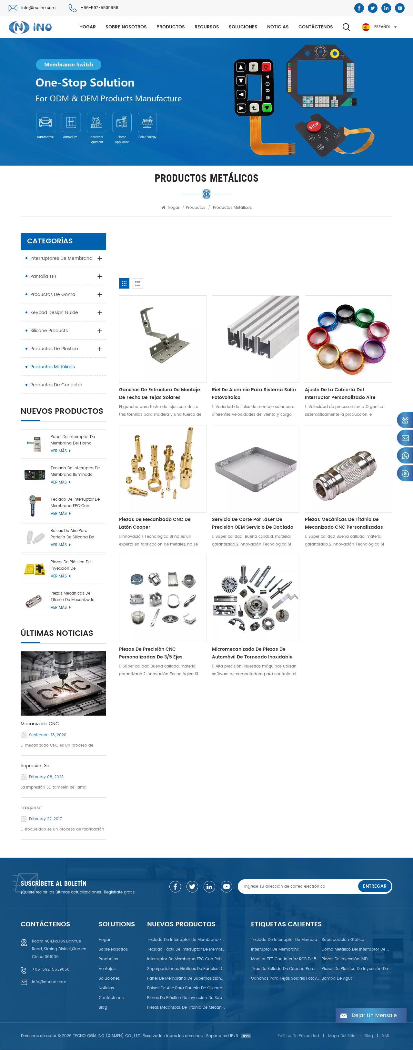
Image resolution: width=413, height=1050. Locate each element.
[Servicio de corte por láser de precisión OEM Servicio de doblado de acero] (255, 468)
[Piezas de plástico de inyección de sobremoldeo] (35, 568)
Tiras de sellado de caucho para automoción (285, 969)
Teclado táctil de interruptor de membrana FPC (186, 949)
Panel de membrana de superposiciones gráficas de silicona (186, 978)
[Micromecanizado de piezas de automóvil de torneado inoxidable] (255, 598)
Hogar (104, 940)
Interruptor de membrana (275, 949)
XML (385, 1036)
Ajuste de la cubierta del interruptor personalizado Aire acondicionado (340, 394)
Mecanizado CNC (40, 724)
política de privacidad (298, 1036)
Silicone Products (49, 330)
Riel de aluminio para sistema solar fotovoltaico (254, 393)
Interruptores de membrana (61, 258)
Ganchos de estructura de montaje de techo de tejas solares (159, 393)
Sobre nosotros (126, 27)
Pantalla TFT (43, 276)
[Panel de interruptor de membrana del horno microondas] (35, 443)
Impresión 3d (35, 766)
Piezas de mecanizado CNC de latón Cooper (155, 523)
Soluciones (243, 27)
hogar (87, 27)
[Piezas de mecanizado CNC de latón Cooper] (162, 468)
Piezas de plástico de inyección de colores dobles (356, 969)
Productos (170, 27)
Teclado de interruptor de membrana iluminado (75, 471)
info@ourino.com (38, 8)
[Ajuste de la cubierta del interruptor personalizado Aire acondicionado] (348, 339)
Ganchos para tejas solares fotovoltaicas (285, 978)
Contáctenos (315, 27)
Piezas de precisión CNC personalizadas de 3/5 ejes (151, 653)
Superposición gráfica (343, 940)
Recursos (207, 27)
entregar (375, 886)
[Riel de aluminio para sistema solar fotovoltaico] (255, 339)
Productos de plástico (54, 348)
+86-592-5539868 (99, 8)
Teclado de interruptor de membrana (285, 940)
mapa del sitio (342, 1036)
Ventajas (107, 969)
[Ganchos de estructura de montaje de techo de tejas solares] (162, 339)
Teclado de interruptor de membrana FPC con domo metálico (75, 502)
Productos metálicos (52, 367)
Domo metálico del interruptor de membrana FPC (356, 949)
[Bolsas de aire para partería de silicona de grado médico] (35, 537)
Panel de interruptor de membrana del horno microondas (73, 440)
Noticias (278, 27)
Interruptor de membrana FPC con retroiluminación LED (186, 959)
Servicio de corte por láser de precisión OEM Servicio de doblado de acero (252, 523)
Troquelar (31, 807)
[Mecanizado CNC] (63, 683)
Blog (103, 1007)
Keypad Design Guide (54, 312)
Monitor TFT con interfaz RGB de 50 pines (285, 959)
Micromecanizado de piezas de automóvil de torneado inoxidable (252, 653)
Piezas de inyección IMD (345, 959)
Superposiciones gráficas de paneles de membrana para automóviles (186, 969)
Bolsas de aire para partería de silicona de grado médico (72, 534)
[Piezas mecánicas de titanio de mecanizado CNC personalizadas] (348, 468)
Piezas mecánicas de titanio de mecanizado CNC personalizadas (344, 523)
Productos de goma (52, 294)
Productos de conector (56, 385)
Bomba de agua (337, 978)
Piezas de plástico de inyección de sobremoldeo (71, 565)
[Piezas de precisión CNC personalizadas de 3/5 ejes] (162, 598)
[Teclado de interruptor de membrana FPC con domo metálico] (35, 506)
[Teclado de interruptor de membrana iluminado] (35, 475)
